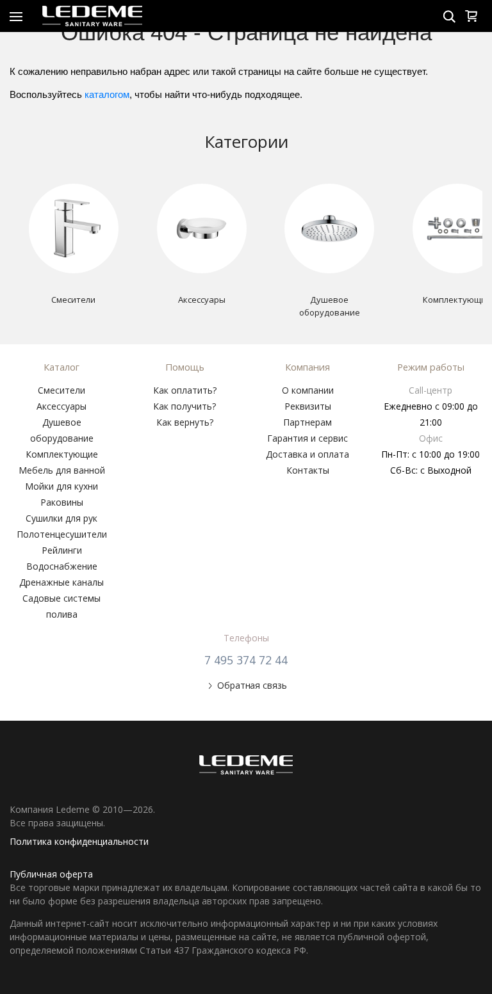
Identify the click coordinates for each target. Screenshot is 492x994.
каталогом (107, 95)
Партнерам (307, 422)
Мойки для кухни (61, 486)
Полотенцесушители (62, 534)
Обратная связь (251, 685)
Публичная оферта (51, 874)
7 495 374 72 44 (246, 660)
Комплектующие (62, 454)
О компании (308, 390)
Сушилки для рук (61, 518)
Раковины (61, 502)
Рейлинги (62, 550)
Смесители (61, 390)
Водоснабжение (61, 566)
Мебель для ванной (62, 470)
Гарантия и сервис (307, 438)
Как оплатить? (185, 390)
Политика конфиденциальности (79, 841)
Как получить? (184, 406)
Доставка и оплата (307, 454)
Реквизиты (307, 406)
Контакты (307, 470)
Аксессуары (61, 406)
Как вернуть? (184, 422)
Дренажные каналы (61, 582)
